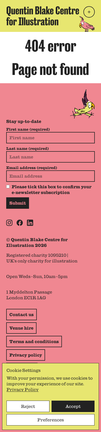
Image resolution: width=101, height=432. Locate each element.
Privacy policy (25, 355)
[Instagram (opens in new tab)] (9, 222)
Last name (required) (27, 149)
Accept (73, 406)
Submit (17, 203)
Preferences (50, 419)
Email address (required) (31, 168)
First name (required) (28, 129)
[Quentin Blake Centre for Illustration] (42, 16)
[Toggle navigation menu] (89, 12)
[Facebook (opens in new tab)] (20, 222)
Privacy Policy (22, 389)
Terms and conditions (34, 341)
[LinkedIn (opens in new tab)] (30, 222)
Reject (28, 406)
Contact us (21, 314)
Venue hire (21, 328)
